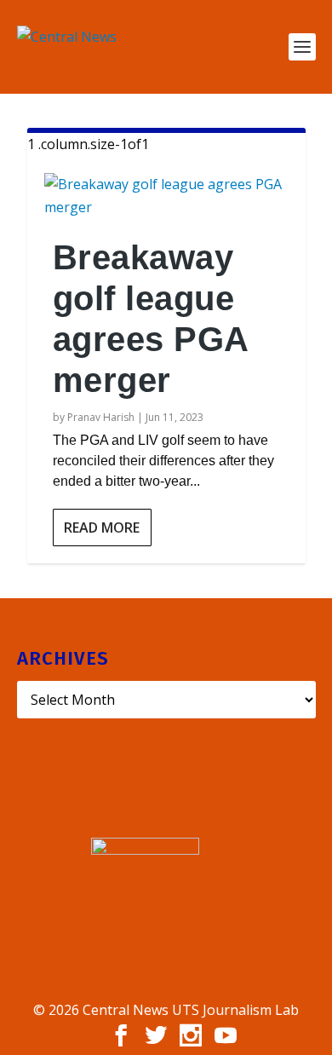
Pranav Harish (101, 417)
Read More (102, 527)
